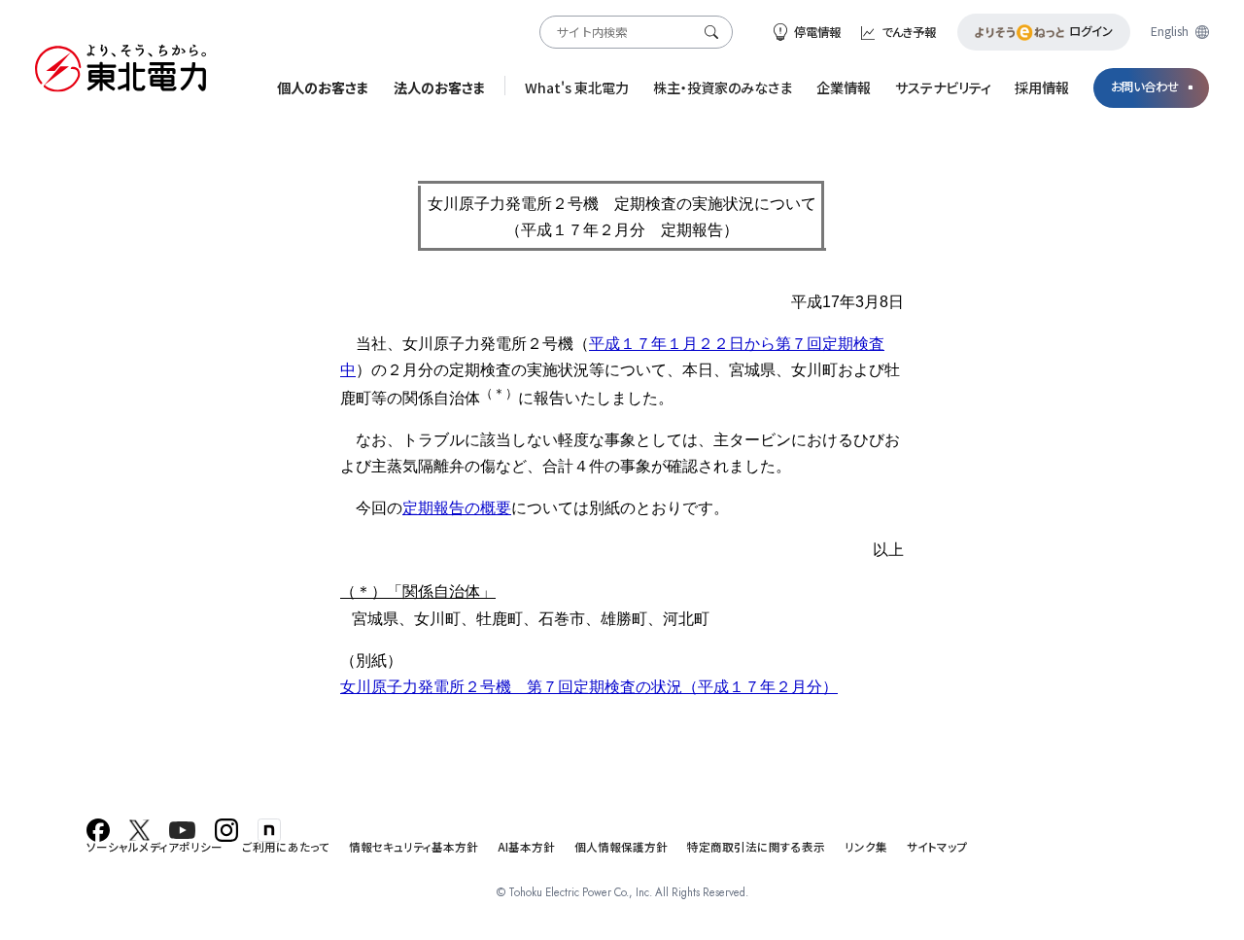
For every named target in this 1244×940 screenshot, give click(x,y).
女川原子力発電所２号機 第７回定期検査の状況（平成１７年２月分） (589, 687)
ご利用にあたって (285, 846)
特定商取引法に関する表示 (756, 846)
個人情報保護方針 (621, 846)
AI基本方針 (526, 846)
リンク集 (866, 846)
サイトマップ (937, 846)
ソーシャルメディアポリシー (154, 846)
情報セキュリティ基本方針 (413, 846)
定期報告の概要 (456, 508)
